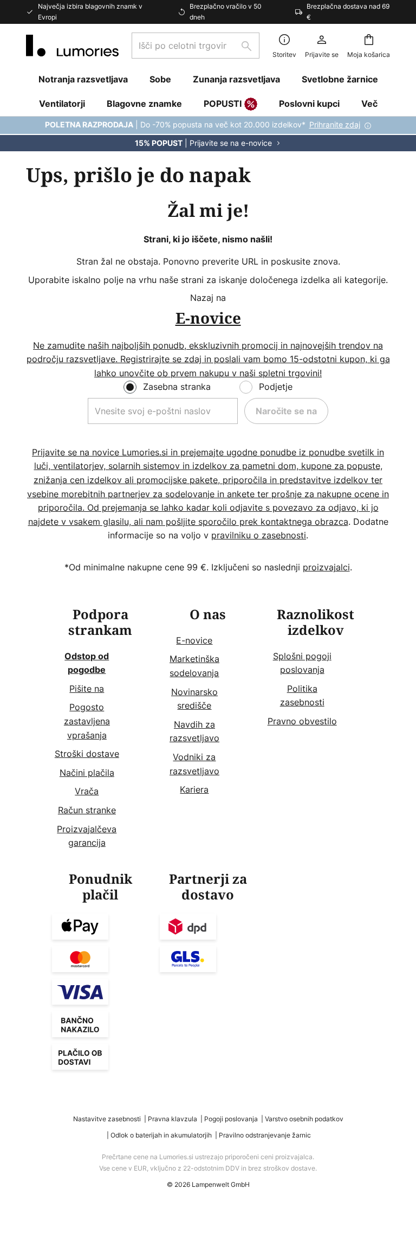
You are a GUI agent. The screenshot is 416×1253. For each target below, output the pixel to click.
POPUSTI (223, 103)
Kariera (194, 789)
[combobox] (195, 45)
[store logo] (72, 45)
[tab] (100, 728)
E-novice (194, 640)
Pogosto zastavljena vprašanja (87, 721)
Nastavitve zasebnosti (107, 1118)
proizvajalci (326, 567)
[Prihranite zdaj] (208, 134)
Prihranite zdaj (334, 124)
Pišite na (86, 689)
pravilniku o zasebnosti (258, 535)
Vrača (87, 791)
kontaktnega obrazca (304, 522)
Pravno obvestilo (302, 721)
